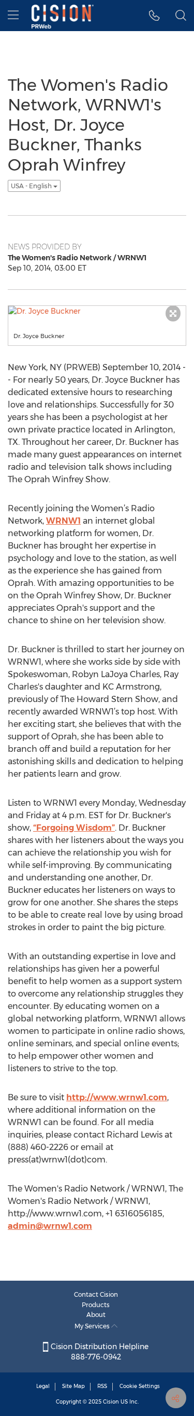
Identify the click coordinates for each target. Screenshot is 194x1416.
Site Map (73, 1386)
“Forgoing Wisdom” (74, 828)
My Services (92, 1326)
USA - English (32, 186)
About (96, 1315)
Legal (43, 1386)
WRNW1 (63, 521)
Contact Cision (96, 1294)
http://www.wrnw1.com (116, 1097)
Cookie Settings (140, 1386)
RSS (102, 1386)
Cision (111, 1401)
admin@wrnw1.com (50, 1226)
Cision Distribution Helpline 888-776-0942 (98, 1352)
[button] (154, 15)
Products (96, 1305)
